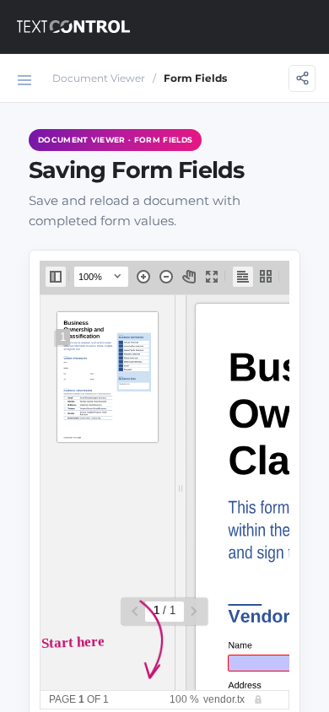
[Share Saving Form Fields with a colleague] (302, 78)
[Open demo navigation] (24, 80)
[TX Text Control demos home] (73, 26)
